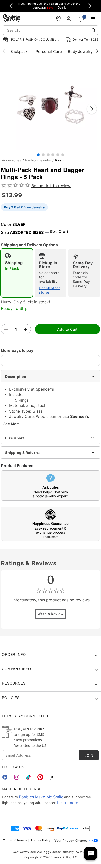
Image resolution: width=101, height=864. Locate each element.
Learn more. (68, 802)
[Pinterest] (40, 777)
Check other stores (49, 290)
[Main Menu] (93, 18)
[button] (50, 104)
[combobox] (50, 30)
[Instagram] (17, 777)
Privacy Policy (40, 840)
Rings (59, 160)
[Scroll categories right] (97, 51)
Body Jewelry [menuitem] (80, 51)
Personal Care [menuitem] (49, 51)
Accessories (11, 160)
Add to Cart (67, 329)
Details (62, 7)
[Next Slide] (92, 109)
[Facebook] (5, 777)
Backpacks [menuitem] (20, 51)
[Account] (69, 18)
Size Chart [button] (59, 232)
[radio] (17, 273)
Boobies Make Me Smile (41, 797)
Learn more (50, 537)
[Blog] (52, 777)
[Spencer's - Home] (12, 18)
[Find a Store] (58, 18)
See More (11, 424)
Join (89, 755)
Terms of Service (15, 840)
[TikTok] (28, 777)
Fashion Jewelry (38, 160)
